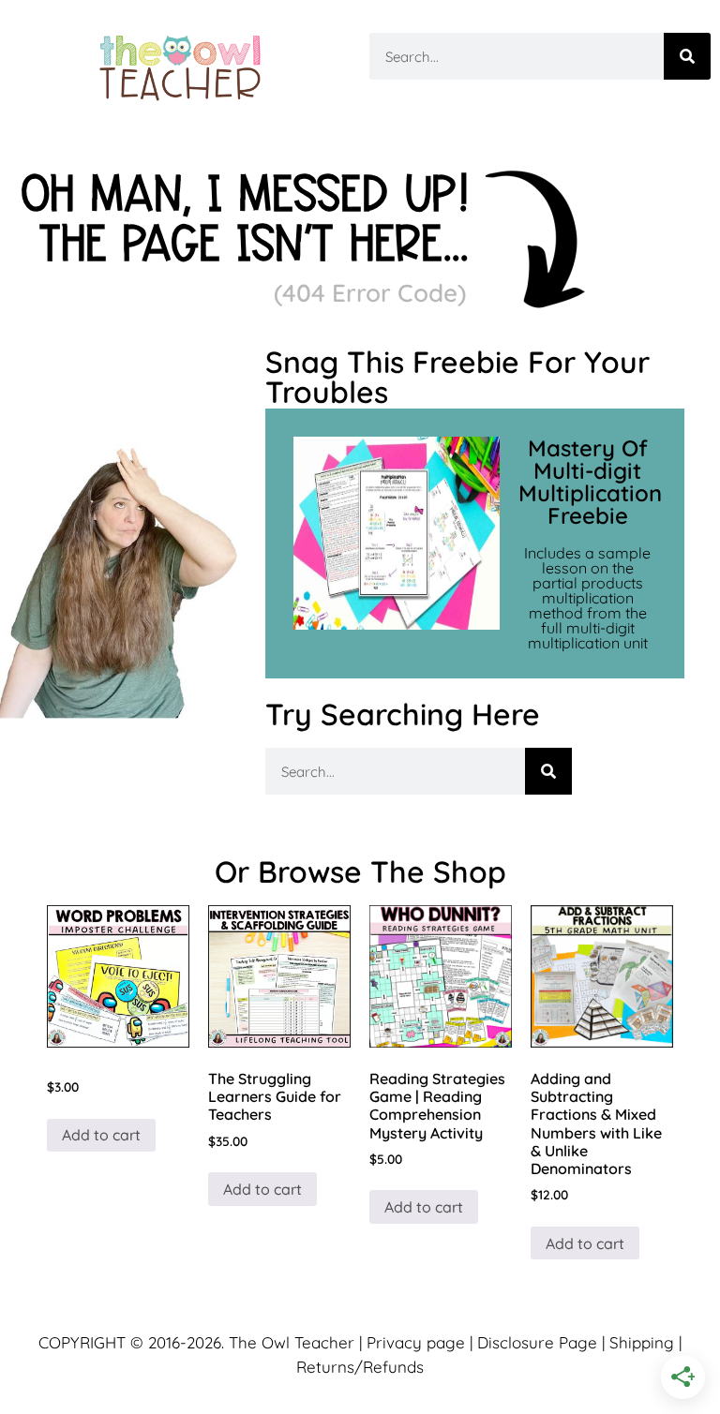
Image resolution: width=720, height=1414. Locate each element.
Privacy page (416, 1342)
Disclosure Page (537, 1342)
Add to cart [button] (101, 1134)
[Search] (687, 56)
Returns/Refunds (360, 1367)
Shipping (641, 1342)
